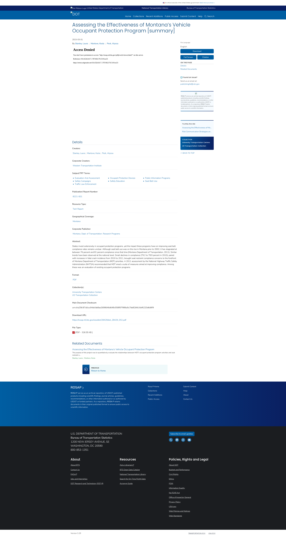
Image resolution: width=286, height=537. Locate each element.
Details (183, 65)
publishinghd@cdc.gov (190, 84)
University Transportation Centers (87, 292)
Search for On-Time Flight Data (133, 479)
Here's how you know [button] (207, 3)
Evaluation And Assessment (87, 178)
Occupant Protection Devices (122, 178)
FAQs (73, 474)
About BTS (75, 465)
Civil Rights (173, 474)
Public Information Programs (157, 178)
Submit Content (188, 16)
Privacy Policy (175, 502)
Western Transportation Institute (87, 165)
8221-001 (77, 196)
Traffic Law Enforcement (85, 184)
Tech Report (78, 209)
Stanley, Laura (81, 43)
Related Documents (188, 69)
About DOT (173, 465)
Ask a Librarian (126, 465)
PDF (75, 279)
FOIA (171, 483)
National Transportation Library (133, 474)
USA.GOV (211, 533)
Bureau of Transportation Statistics (201, 8)
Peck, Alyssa (112, 43)
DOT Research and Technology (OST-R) (87, 483)
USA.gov (172, 506)
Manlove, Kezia (97, 43)
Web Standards (175, 516)
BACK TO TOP (188, 153)
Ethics (171, 479)
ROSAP (76, 387)
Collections (138, 16)
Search (210, 16)
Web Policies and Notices (179, 511)
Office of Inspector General (180, 497)
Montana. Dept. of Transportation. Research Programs (96, 233)
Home (128, 16)
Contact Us (187, 399)
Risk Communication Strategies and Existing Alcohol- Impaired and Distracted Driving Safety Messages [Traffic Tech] (197, 131)
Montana (76, 221)
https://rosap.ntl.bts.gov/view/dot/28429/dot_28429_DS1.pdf (99, 320)
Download (197, 51)
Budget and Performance (179, 469)
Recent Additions (154, 16)
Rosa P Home (153, 386)
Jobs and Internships (79, 479)
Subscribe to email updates (181, 434)
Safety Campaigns (83, 181)
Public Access (171, 16)
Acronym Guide (126, 483)
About (185, 395)
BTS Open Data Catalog (130, 469)
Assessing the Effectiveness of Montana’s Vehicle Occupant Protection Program (113, 349)
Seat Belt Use (151, 181)
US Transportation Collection (85, 295)
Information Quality (177, 488)
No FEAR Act (174, 492)
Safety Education (117, 181)
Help (200, 16)
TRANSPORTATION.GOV (196, 533)
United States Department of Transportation (104, 8)
